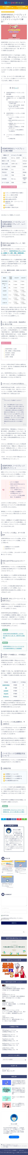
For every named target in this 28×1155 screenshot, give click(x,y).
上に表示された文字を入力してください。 (12, 918)
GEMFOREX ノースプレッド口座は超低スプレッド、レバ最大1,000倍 (15, 98)
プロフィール (14, 1137)
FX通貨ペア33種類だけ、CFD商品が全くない (16, 127)
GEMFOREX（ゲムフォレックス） (8, 11)
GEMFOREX (6, 685)
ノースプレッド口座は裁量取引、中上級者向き (17, 130)
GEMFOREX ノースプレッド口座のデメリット (15, 114)
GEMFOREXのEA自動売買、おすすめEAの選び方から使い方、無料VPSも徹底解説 (14, 635)
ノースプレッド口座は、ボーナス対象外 (17, 118)
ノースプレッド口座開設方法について (15, 135)
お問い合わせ (21, 1150)
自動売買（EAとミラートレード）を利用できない (17, 124)
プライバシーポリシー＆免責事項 (10, 1150)
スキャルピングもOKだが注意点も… (16, 109)
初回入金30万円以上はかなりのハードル (17, 121)
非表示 (16, 88)
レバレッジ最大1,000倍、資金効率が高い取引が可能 (16, 106)
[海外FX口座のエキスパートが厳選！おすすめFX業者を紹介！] (14, 4)
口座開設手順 (12, 138)
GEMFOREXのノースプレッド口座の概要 (15, 93)
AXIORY (6, 690)
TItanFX (6, 693)
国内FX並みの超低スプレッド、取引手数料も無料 (17, 102)
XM (6, 688)
